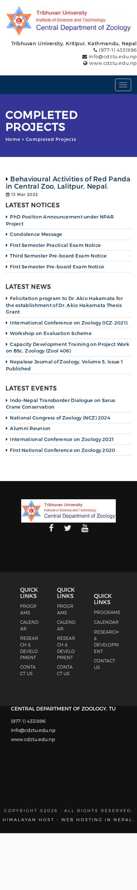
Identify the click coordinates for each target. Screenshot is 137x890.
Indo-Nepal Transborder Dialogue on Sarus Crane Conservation (60, 403)
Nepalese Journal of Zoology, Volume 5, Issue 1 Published (64, 365)
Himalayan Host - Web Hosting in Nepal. (68, 819)
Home (12, 139)
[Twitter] (68, 528)
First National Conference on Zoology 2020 (62, 450)
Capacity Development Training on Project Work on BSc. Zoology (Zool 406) (67, 347)
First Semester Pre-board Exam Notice (57, 266)
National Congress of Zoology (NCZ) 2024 (60, 418)
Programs (107, 612)
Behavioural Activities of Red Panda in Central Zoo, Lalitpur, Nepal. (68, 182)
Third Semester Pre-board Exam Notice (58, 256)
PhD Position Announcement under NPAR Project (60, 220)
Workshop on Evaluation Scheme (51, 333)
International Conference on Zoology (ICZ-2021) (68, 323)
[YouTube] (85, 528)
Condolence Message (36, 234)
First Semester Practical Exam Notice (55, 245)
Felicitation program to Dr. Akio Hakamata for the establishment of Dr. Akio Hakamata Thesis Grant (64, 305)
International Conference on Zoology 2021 (62, 439)
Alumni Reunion (30, 428)
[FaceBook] (51, 528)
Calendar (106, 622)
